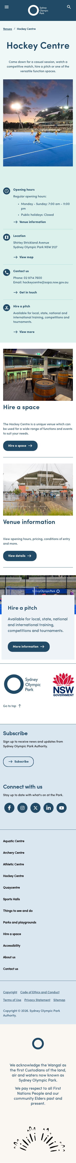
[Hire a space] (38, 375)
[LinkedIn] (48, 808)
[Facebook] (9, 808)
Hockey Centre (13, 876)
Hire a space (12, 934)
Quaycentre (11, 887)
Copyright (10, 992)
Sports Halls (11, 899)
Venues (7, 29)
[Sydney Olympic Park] (38, 10)
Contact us (10, 969)
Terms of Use (12, 1000)
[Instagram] (22, 808)
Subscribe (21, 761)
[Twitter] (35, 808)
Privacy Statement (37, 1000)
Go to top (12, 706)
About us (9, 957)
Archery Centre (13, 852)
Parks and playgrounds (19, 922)
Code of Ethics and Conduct (39, 992)
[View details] (38, 490)
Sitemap (59, 1000)
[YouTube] (62, 808)
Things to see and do (18, 911)
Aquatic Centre (13, 841)
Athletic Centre (13, 864)
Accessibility (11, 945)
